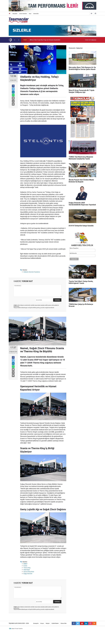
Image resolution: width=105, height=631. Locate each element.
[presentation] (15, 40)
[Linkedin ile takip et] (86, 623)
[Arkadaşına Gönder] (13, 98)
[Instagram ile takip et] (90, 623)
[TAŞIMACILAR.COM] (19, 20)
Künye (42, 623)
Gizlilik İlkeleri (55, 623)
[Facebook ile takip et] (74, 623)
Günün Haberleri (23, 13)
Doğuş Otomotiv (27, 573)
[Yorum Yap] (13, 104)
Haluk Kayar (26, 569)
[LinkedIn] (13, 92)
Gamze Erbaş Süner (28, 571)
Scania (25, 566)
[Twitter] (13, 89)
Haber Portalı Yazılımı (17, 628)
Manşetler (15, 13)
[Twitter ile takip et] (78, 623)
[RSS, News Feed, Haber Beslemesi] (94, 623)
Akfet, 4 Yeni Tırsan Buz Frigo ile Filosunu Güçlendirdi (45, 40)
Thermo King (26, 567)
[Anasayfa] (9, 13)
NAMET (25, 564)
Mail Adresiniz (73, 253)
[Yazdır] (13, 101)
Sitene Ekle (35, 13)
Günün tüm (90, 40)
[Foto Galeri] (95, 13)
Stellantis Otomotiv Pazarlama (31, 272)
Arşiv (30, 13)
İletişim (48, 623)
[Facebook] (13, 86)
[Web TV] (91, 13)
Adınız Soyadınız (74, 248)
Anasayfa (35, 623)
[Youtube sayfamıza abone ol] (82, 623)
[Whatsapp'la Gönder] (13, 95)
